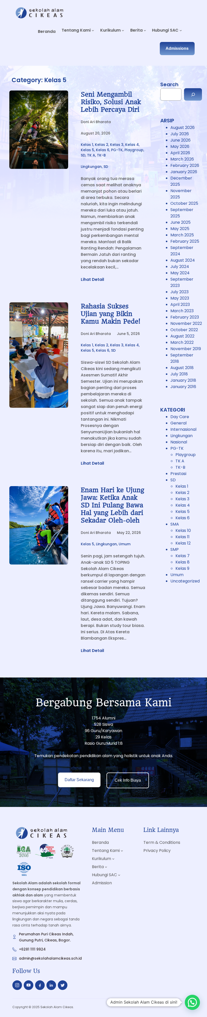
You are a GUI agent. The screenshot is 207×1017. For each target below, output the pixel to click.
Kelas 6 (102, 149)
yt (29, 985)
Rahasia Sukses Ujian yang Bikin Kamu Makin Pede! (110, 313)
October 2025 (184, 203)
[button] (192, 1002)
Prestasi (178, 474)
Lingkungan (91, 166)
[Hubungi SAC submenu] (180, 30)
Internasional (183, 429)
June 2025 (180, 222)
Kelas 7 (182, 556)
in (51, 986)
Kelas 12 (183, 543)
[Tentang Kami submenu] (93, 30)
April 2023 (180, 304)
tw (62, 985)
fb (40, 986)
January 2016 (183, 387)
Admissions (177, 48)
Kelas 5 (87, 149)
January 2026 (183, 172)
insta (17, 986)
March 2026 (182, 159)
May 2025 (179, 229)
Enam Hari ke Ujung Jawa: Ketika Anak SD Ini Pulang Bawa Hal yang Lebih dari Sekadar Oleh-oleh (112, 505)
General (178, 423)
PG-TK (117, 149)
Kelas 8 (182, 562)
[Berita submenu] (145, 30)
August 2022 (182, 336)
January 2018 (183, 380)
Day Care (179, 417)
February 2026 (184, 165)
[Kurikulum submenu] (123, 30)
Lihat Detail (92, 279)
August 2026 (182, 127)
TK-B (101, 155)
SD (83, 155)
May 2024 (180, 273)
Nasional (178, 442)
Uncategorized (185, 581)
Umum (125, 544)
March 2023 (182, 311)
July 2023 (179, 292)
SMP (174, 549)
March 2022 (182, 342)
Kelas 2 (101, 144)
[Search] (193, 94)
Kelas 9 (182, 568)
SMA (174, 524)
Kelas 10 (183, 530)
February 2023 (184, 317)
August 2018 (182, 368)
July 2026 (179, 134)
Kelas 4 (132, 144)
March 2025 (182, 235)
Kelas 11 (182, 537)
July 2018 (179, 374)
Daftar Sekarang (79, 780)
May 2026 (179, 146)
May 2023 (179, 298)
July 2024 (179, 266)
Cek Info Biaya (128, 780)
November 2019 (185, 349)
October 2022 (184, 330)
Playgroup (133, 149)
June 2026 (180, 140)
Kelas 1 (87, 144)
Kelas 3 (116, 144)
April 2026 (180, 153)
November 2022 (186, 323)
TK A (91, 155)
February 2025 (184, 241)
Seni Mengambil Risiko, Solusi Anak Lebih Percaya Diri (111, 102)
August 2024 (182, 260)
